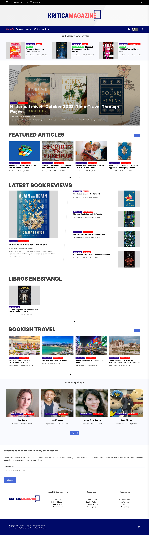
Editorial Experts (57, 502)
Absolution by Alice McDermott (86, 194)
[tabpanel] (24, 157)
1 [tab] (70, 177)
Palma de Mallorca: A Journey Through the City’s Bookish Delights (124, 361)
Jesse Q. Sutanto (92, 420)
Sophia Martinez (13, 315)
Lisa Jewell (22, 420)
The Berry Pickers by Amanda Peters (89, 234)
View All (74, 433)
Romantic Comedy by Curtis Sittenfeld (35, 50)
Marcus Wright (113, 171)
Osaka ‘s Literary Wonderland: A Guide (89, 361)
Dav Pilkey (126, 420)
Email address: (9, 466)
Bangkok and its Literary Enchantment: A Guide (19, 361)
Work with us (58, 507)
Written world (40, 29)
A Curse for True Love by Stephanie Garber (91, 255)
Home (9, 29)
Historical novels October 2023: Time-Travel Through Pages (64, 109)
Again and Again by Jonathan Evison (28, 244)
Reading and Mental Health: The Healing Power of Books (22, 166)
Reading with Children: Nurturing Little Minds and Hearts (90, 166)
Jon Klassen (57, 420)
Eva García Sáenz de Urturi (23, 311)
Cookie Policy (91, 502)
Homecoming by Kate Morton (81, 50)
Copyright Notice (91, 504)
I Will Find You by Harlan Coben (129, 50)
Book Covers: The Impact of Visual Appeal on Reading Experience (123, 166)
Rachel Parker (30, 55)
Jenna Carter (76, 55)
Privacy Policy (91, 500)
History (58, 500)
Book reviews (22, 29)
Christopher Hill (46, 171)
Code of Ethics (58, 504)
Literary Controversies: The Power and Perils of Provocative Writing (56, 166)
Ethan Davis (122, 55)
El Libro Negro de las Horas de (22, 310)
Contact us (125, 507)
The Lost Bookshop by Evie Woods (87, 214)
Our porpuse (91, 507)
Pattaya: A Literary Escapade (54, 360)
